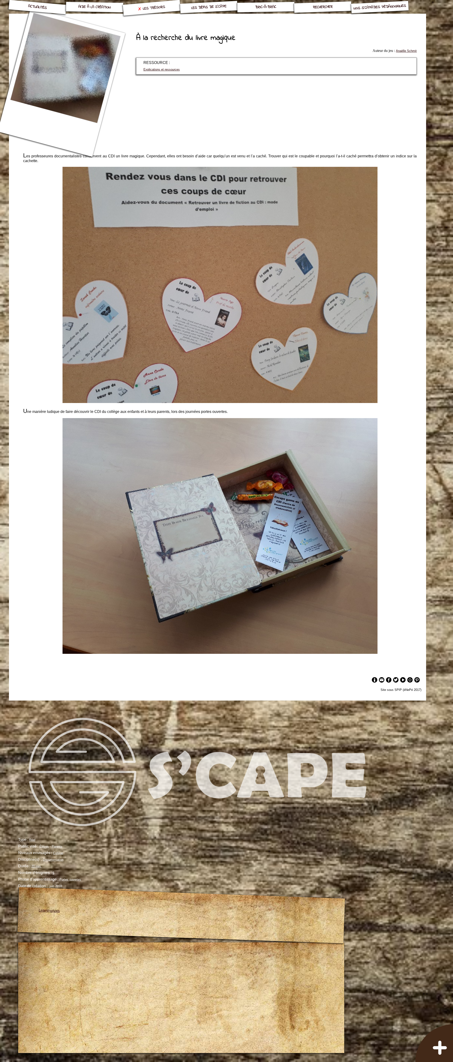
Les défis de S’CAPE (208, 7)
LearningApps (49, 910)
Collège (58, 853)
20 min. (36, 866)
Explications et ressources (161, 69)
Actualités (37, 7)
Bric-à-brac (265, 7)
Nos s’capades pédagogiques (379, 7)
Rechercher (323, 7)
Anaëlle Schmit (406, 51)
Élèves (44, 846)
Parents (57, 846)
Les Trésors (154, 8)
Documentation (53, 859)
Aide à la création (94, 7)
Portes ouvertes (70, 879)
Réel (32, 840)
